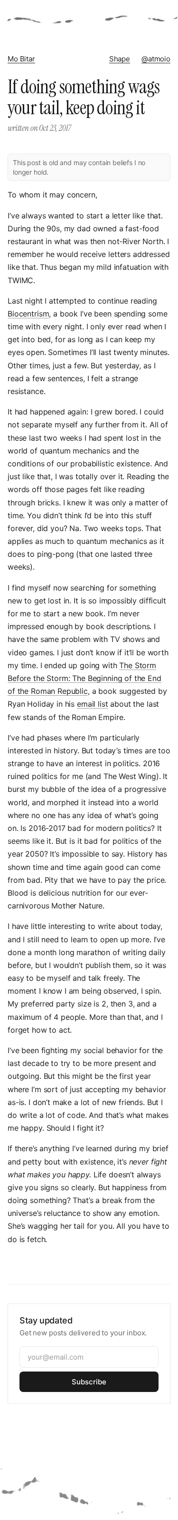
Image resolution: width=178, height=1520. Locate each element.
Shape (119, 58)
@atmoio (155, 58)
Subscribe (89, 1381)
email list (92, 704)
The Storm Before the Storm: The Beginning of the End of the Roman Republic (84, 678)
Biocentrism (28, 313)
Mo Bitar (21, 58)
